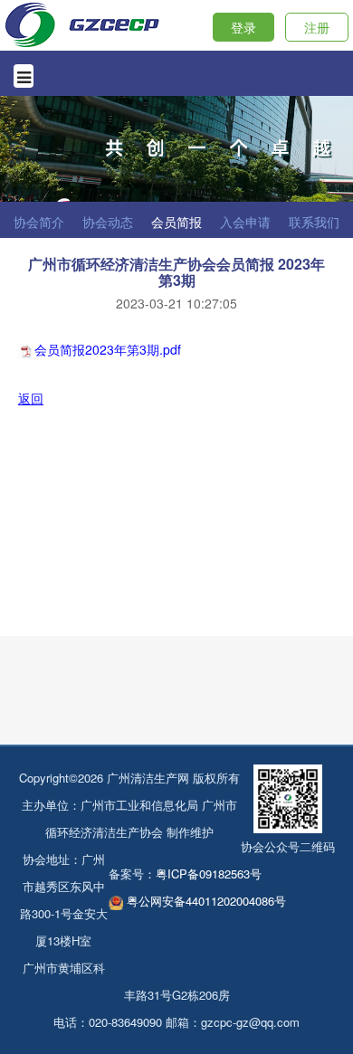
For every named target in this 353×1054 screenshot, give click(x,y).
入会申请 (245, 222)
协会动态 (107, 222)
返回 (30, 398)
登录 (243, 27)
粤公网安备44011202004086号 (206, 900)
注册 (316, 27)
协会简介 (39, 222)
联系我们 (314, 222)
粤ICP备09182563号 (209, 873)
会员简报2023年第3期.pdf (107, 349)
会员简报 (176, 222)
